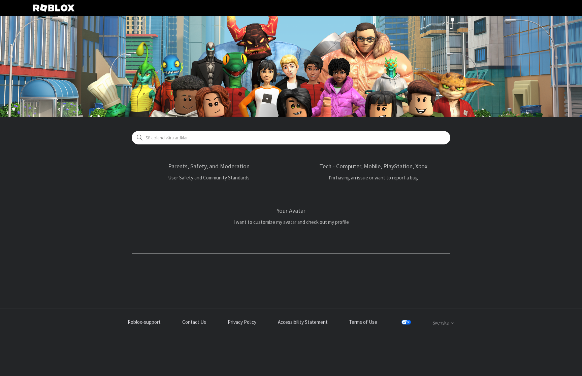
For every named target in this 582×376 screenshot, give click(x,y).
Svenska (441, 323)
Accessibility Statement (303, 322)
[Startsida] (54, 8)
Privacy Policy (242, 322)
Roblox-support (144, 322)
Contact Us (194, 322)
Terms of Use (363, 322)
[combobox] (291, 137)
